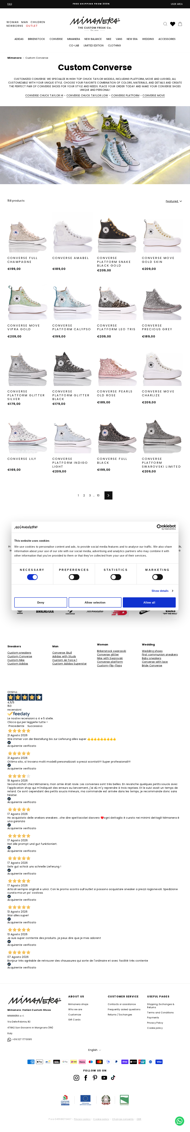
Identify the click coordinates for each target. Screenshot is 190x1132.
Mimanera (73, 39)
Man (24, 22)
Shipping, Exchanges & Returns (160, 1006)
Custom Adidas (17, 664)
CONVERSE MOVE (153, 95)
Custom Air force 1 (64, 660)
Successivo (35, 726)
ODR (139, 1119)
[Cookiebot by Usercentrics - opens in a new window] (159, 527)
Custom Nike (16, 660)
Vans (119, 39)
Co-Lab (74, 45)
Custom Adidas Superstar (69, 664)
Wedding (148, 39)
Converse (56, 39)
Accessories (167, 39)
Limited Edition (94, 45)
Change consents (123, 1119)
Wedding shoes (152, 651)
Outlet (32, 26)
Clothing (114, 45)
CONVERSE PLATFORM (125, 95)
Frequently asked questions (124, 1009)
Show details (160, 590)
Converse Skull (62, 653)
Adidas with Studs (64, 656)
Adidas (19, 39)
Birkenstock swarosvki (111, 651)
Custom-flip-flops (109, 665)
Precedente (16, 726)
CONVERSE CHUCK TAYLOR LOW (87, 95)
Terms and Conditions (160, 1012)
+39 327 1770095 (22, 1039)
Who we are (75, 1009)
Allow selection (95, 602)
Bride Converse (152, 665)
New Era (132, 39)
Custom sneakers (19, 653)
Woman (12, 22)
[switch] (74, 577)
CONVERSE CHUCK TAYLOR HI (44, 95)
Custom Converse (19, 656)
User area (177, 4)
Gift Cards (74, 1019)
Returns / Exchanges (120, 1014)
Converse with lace (155, 662)
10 (98, 495)
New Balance (93, 39)
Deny (40, 602)
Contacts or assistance (122, 1004)
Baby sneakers (151, 658)
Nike (108, 39)
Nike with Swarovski (110, 658)
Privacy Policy (155, 1022)
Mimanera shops (78, 1004)
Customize (74, 1014)
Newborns (14, 26)
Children (38, 22)
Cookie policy (155, 1028)
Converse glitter (108, 654)
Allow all (149, 602)
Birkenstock (36, 39)
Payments (153, 1017)
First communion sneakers (160, 654)
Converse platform (110, 662)
